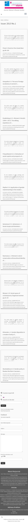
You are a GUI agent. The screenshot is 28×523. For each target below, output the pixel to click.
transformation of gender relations (13, 342)
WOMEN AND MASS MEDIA (17, 86)
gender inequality (20, 375)
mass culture (18, 89)
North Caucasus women (15, 377)
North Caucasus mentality (15, 303)
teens (4, 197)
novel (23, 54)
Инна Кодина (5, 56)
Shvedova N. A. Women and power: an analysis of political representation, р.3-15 (14, 494)
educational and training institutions (16, 194)
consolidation (11, 160)
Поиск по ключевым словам (7, 409)
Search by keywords (5, 410)
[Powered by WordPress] (23, 519)
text (6, 91)
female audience (13, 88)
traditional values (6, 307)
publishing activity (17, 127)
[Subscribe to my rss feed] (1, 14)
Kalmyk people (18, 266)
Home (2, 20)
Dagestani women (6, 303)
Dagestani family (20, 302)
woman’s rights (11, 378)
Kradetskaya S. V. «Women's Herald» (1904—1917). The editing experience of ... (14, 120)
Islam (9, 377)
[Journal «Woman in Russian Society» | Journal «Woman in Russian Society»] (14, 5)
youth (19, 197)
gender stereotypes (18, 160)
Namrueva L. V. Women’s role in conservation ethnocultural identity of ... (14, 258)
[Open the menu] (25, 14)
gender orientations (6, 340)
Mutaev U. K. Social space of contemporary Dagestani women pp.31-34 (13, 295)
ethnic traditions (20, 338)
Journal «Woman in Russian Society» (12, 519)
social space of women (20, 305)
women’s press (18, 91)
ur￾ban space (15, 197)
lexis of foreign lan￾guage (11, 89)
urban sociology (8, 197)
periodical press (10, 127)
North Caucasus (14, 340)
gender (4, 54)
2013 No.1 (10, 53)
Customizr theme (17, 521)
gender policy (5, 377)
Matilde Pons (18, 54)
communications (6, 88)
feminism (4, 127)
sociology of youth (19, 195)
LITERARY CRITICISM (16, 53)
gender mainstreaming (11, 195)
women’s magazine (11, 91)
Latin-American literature (11, 54)
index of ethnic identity (10, 266)
